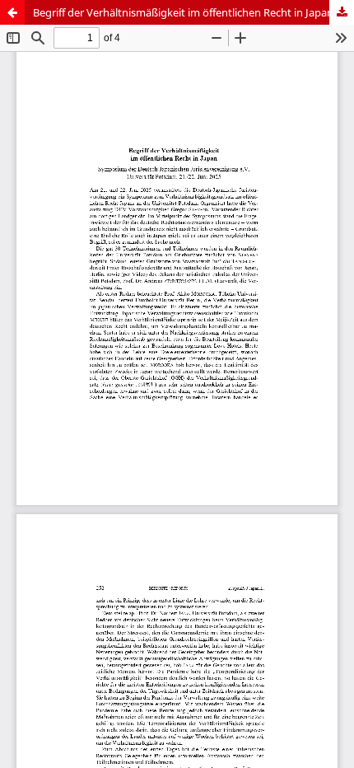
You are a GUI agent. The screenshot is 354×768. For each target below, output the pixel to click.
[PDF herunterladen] (341, 12)
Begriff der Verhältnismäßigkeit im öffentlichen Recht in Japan (183, 12)
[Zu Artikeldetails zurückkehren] (12, 12)
